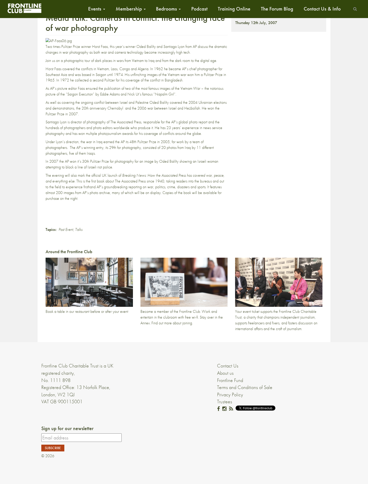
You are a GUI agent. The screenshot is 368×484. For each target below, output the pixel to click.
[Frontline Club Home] (24, 8)
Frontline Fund (230, 380)
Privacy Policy (230, 394)
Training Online (234, 9)
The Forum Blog (277, 9)
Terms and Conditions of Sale (244, 387)
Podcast (199, 9)
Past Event (66, 229)
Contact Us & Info (322, 9)
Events (95, 9)
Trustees (224, 401)
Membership (129, 9)
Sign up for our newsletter (67, 428)
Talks (78, 229)
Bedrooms (167, 9)
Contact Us (227, 365)
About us (225, 373)
